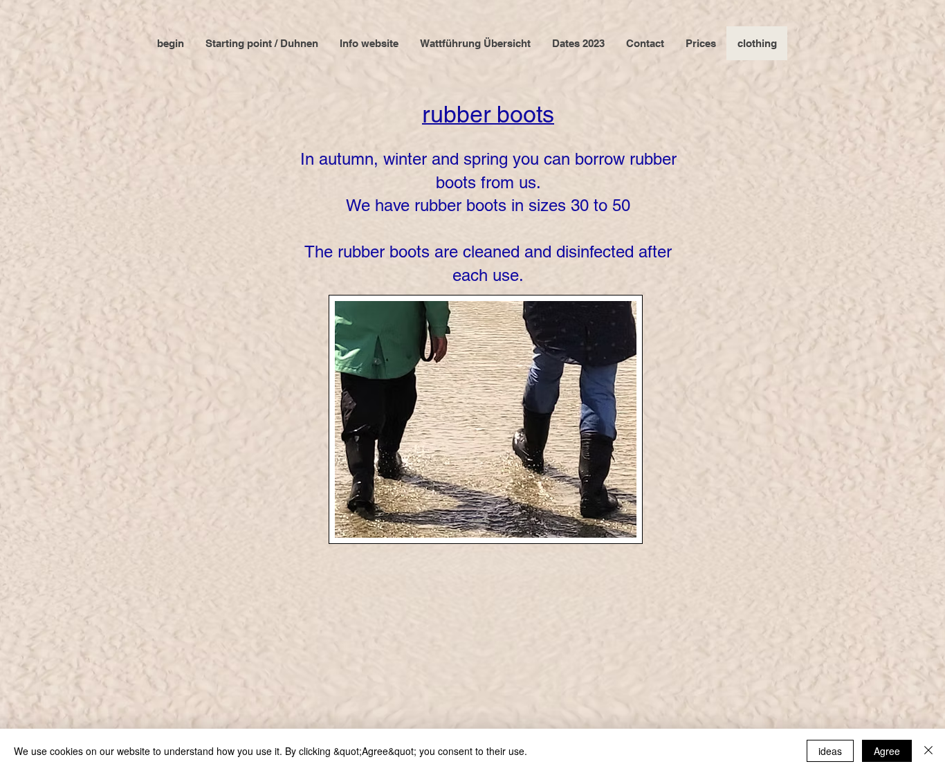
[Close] (928, 751)
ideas (830, 751)
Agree (887, 751)
